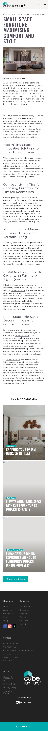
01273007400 (9, 647)
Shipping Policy (7, 692)
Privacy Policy (9, 688)
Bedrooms (24, 610)
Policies (6, 672)
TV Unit (23, 624)
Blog (5, 621)
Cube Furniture (29, 206)
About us (7, 610)
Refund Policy (10, 684)
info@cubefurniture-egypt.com (18, 650)
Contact (7, 638)
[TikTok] (14, 626)
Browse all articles (16, 579)
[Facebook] (5, 626)
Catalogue (8, 614)
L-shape (23, 614)
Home (6, 606)
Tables (22, 617)
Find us (6, 617)
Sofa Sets (23, 621)
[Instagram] (10, 626)
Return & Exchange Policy (8, 679)
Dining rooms (25, 606)
